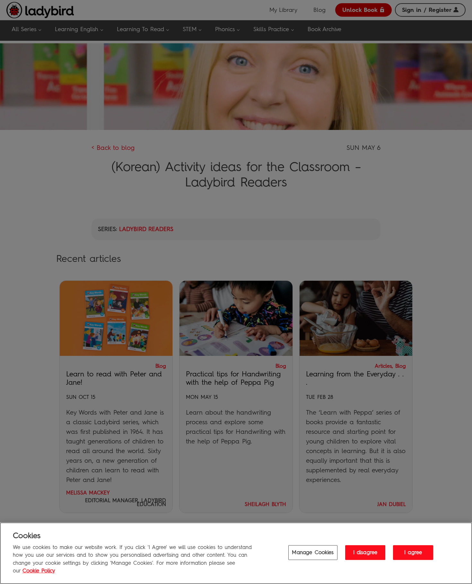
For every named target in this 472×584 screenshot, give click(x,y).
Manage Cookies (313, 552)
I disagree (365, 552)
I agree (413, 552)
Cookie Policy (38, 571)
